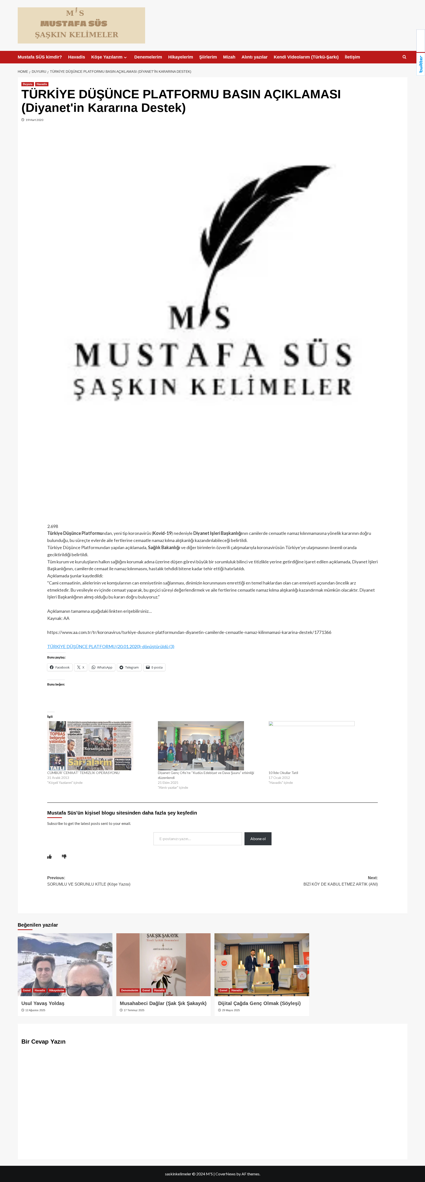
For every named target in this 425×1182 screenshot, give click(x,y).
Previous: (88, 881)
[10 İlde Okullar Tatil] (321, 745)
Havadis (76, 57)
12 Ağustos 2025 (35, 1010)
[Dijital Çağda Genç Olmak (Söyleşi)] (261, 964)
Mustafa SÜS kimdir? (40, 57)
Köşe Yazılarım (106, 57)
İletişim (352, 57)
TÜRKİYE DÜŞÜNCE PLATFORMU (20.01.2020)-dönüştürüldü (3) (110, 646)
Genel (26, 990)
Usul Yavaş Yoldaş (42, 1003)
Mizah (229, 57)
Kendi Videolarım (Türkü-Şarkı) (306, 57)
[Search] (404, 57)
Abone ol (258, 838)
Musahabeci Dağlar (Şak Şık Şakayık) (163, 1003)
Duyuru (27, 84)
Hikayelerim (180, 57)
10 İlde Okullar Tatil (283, 773)
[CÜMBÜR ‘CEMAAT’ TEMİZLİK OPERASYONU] (100, 745)
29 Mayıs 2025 (230, 1010)
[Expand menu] (125, 57)
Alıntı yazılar (255, 57)
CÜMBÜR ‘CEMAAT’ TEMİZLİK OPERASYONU (83, 773)
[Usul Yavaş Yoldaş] (65, 964)
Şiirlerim (208, 57)
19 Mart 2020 (34, 120)
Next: (341, 881)
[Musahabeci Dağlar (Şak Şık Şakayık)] (163, 964)
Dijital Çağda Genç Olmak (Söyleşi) (259, 1003)
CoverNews (225, 1173)
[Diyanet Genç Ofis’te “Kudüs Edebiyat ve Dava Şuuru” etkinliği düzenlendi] (211, 745)
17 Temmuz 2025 (133, 1010)
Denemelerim (148, 57)
